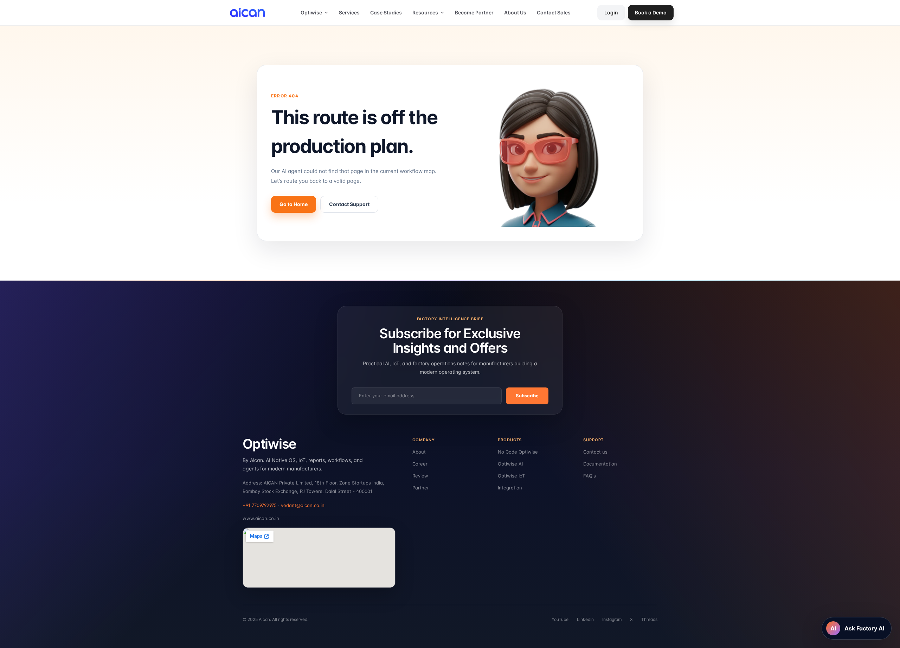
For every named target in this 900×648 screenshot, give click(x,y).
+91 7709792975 (260, 505)
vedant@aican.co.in (302, 505)
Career (420, 464)
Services (349, 12)
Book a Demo (651, 12)
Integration (510, 487)
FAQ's (589, 476)
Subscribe (527, 395)
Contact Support (349, 204)
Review (420, 476)
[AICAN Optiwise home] (250, 12)
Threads (649, 619)
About (419, 452)
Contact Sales (554, 12)
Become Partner (474, 12)
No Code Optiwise (518, 452)
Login (611, 12)
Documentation (600, 464)
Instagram (612, 619)
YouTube (560, 619)
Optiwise (311, 12)
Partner (420, 487)
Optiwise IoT (511, 476)
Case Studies (386, 12)
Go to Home (293, 204)
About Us (515, 12)
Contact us (595, 452)
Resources (425, 12)
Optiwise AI (510, 464)
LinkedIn (585, 619)
